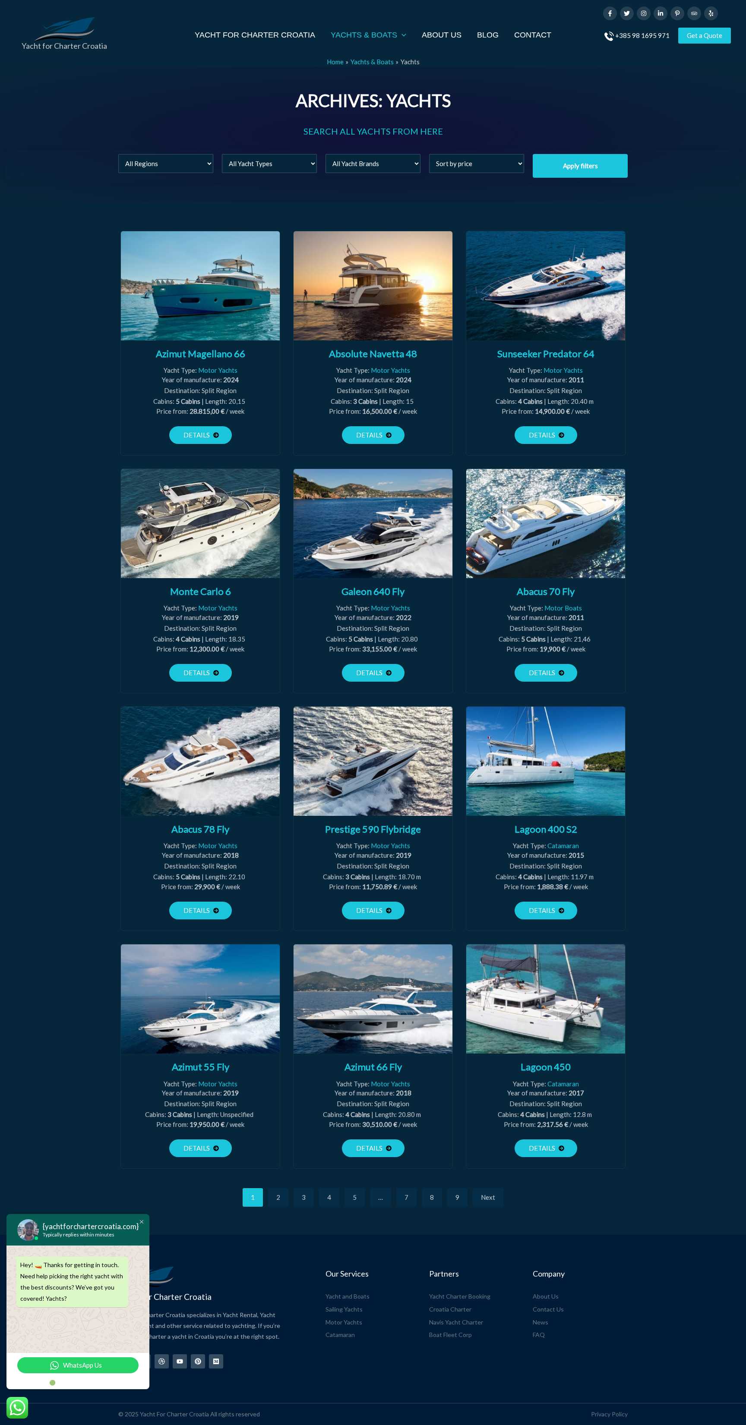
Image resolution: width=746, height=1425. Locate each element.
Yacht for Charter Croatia (64, 45)
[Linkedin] (660, 13)
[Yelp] (711, 13)
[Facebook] (610, 13)
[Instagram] (644, 13)
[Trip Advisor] (694, 13)
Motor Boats (563, 608)
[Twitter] (627, 13)
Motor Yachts (217, 370)
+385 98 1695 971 (642, 35)
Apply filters (580, 166)
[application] (401, 35)
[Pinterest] (677, 13)
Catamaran (563, 845)
